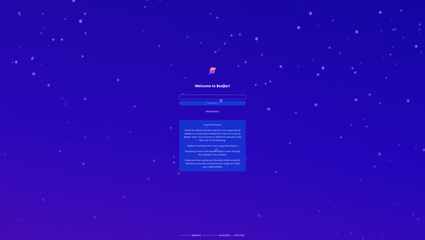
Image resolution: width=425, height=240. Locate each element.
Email (182, 94)
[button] (212, 103)
